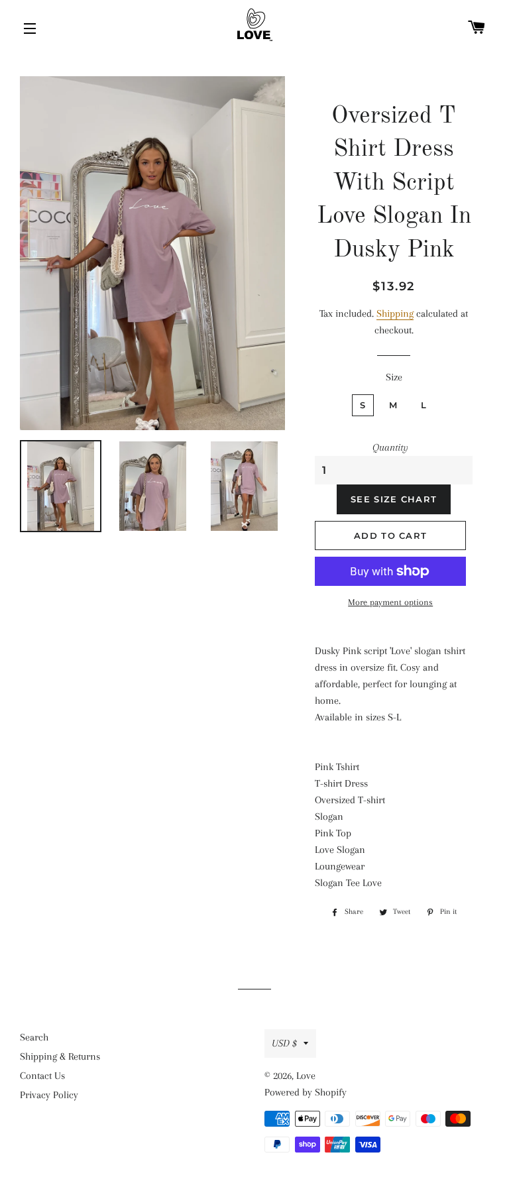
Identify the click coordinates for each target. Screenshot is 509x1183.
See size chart (394, 499)
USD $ (284, 1043)
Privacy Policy (49, 1095)
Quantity (390, 447)
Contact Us (42, 1076)
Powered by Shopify (305, 1092)
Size (394, 377)
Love (305, 1076)
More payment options (390, 602)
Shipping (395, 313)
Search (34, 1037)
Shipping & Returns (60, 1056)
